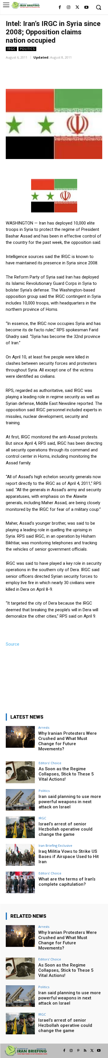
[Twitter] (77, 7)
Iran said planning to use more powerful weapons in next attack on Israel (70, 802)
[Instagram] (68, 7)
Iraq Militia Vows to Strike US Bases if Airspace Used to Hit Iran (69, 856)
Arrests (43, 727)
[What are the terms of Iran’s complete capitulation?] (20, 882)
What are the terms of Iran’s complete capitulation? (67, 881)
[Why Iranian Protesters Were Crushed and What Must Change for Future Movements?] (20, 736)
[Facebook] (59, 7)
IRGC (11, 49)
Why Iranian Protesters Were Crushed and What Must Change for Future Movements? (67, 741)
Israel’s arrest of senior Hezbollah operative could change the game (65, 829)
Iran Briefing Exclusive (55, 845)
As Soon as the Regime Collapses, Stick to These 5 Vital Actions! (66, 774)
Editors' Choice (50, 762)
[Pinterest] (78, 1050)
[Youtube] (86, 7)
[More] (81, 65)
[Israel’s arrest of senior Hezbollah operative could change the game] (20, 827)
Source (12, 644)
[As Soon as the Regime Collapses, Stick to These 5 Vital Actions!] (20, 772)
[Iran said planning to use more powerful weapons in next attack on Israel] (20, 800)
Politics (27, 49)
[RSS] (85, 1050)
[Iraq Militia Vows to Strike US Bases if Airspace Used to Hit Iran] (20, 855)
